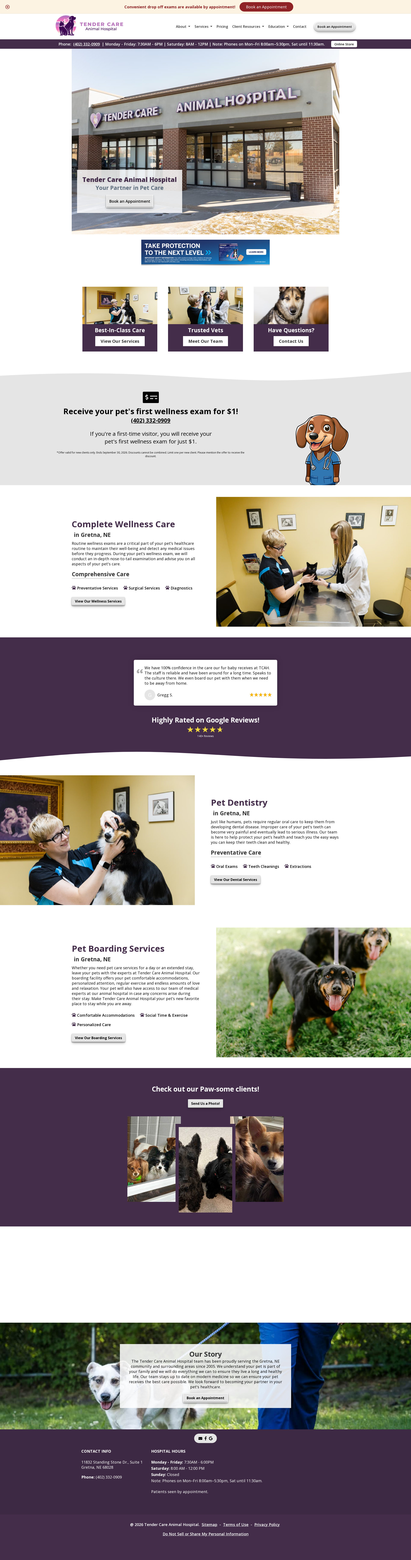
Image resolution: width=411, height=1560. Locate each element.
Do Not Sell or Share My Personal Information (206, 1533)
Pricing (222, 26)
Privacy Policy (267, 1524)
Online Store (344, 44)
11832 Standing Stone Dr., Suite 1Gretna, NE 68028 (112, 1465)
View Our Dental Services (235, 879)
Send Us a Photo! (205, 1103)
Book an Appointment (266, 6)
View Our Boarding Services (98, 1038)
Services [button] (201, 26)
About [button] (181, 26)
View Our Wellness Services (98, 601)
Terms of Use (236, 1524)
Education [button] (276, 26)
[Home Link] (89, 26)
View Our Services (120, 341)
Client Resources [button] (246, 26)
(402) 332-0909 (86, 44)
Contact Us (291, 341)
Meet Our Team (205, 341)
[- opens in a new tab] (205, 1438)
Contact (300, 26)
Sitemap (209, 1524)
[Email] (200, 1438)
